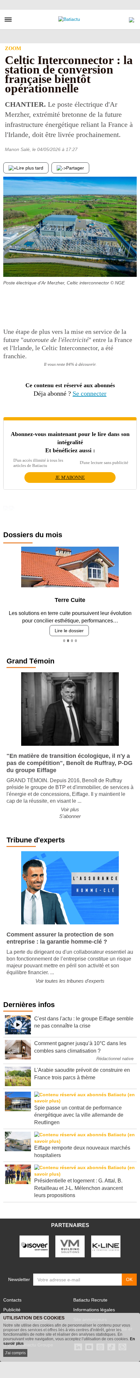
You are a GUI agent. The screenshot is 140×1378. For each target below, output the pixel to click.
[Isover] (34, 1245)
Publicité (12, 1309)
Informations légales (94, 1309)
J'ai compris (15, 1353)
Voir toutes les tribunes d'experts (70, 981)
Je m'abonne (70, 477)
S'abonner (70, 816)
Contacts (12, 1300)
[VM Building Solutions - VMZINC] (70, 1245)
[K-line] (105, 1245)
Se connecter (89, 393)
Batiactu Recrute (90, 1300)
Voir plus (70, 809)
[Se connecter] (131, 18)
